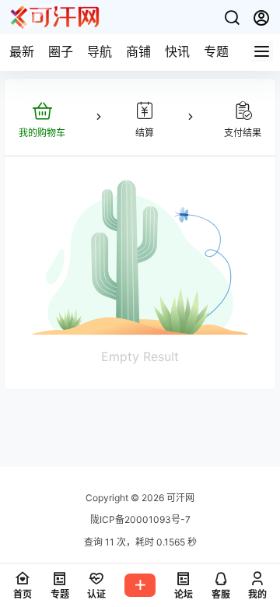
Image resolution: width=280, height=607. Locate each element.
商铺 (138, 51)
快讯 (177, 51)
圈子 (60, 51)
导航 (99, 51)
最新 (21, 51)
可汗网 (179, 497)
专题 (216, 51)
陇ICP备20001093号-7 (140, 519)
